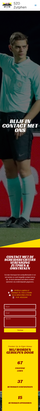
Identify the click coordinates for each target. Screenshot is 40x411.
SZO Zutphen (20, 5)
